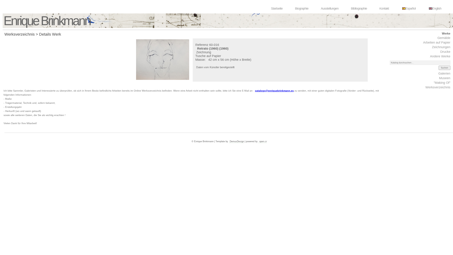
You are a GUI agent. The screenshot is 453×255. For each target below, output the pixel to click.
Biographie (301, 8)
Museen (444, 78)
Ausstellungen (330, 8)
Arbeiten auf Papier (436, 42)
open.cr (263, 141)
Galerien (444, 73)
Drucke (445, 51)
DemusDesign (237, 141)
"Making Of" (442, 82)
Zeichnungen (441, 47)
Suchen (444, 68)
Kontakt (384, 8)
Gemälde (443, 38)
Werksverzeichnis (437, 87)
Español (410, 8)
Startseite (277, 8)
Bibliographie (359, 8)
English (436, 8)
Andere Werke (440, 56)
